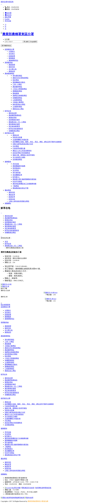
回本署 (9, 13)
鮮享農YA (16, 177)
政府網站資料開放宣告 (43, 488)
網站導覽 (8, 17)
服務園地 (8, 161)
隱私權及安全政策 (28, 488)
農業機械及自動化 (19, 82)
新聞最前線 (9, 62)
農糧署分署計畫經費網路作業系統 (24, 179)
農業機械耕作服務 (19, 166)
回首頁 (9, 15)
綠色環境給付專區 (19, 104)
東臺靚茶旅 (13, 117)
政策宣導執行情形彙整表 (21, 153)
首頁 (6, 241)
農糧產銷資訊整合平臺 (20, 188)
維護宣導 (12, 197)
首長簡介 (12, 54)
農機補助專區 (17, 91)
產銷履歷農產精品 (15, 115)
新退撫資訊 (17, 168)
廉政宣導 (12, 194)
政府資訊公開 (9, 133)
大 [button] (5, 29)
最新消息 (12, 67)
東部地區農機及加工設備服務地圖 (24, 184)
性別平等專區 (17, 181)
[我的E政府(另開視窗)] (28, 497)
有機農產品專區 (14, 131)
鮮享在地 (8, 111)
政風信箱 (12, 199)
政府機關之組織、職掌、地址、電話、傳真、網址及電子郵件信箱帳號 (37, 142)
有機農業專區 (17, 98)
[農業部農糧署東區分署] (17, 34)
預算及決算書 (17, 137)
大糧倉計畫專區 (18, 102)
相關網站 (8, 203)
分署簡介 (12, 51)
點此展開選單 (5, 305)
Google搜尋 (33, 41)
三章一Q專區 (17, 84)
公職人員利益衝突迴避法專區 (19, 201)
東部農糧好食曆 (14, 124)
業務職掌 (12, 58)
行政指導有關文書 (19, 148)
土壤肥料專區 (17, 106)
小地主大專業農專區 (20, 89)
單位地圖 (17, 488)
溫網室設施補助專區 (20, 95)
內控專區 (16, 146)
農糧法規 (16, 135)
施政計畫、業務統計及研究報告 (24, 155)
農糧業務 (16, 93)
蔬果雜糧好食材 (14, 120)
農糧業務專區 (9, 73)
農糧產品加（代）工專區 (17, 122)
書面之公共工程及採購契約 (22, 150)
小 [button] (5, 24)
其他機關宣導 (17, 175)
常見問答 (16, 170)
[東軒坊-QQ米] (6, 284)
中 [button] (5, 26)
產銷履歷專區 (17, 87)
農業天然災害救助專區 (20, 78)
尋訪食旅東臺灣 (14, 126)
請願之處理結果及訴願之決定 (23, 144)
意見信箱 (8, 21)
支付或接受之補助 (19, 157)
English (7, 19)
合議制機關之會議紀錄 (20, 139)
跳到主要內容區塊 (7, 2)
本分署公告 (13, 69)
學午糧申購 (17, 172)
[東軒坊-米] (5, 286)
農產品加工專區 (18, 109)
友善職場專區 (17, 159)
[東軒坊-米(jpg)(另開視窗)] (50, 299)
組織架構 (12, 56)
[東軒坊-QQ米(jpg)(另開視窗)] (50, 292)
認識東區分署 (9, 49)
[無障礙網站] (12, 497)
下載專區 (16, 186)
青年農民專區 (17, 75)
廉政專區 (8, 190)
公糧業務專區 (17, 100)
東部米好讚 (13, 113)
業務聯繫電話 (13, 60)
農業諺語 (12, 71)
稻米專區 (16, 80)
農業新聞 (12, 65)
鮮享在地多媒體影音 (16, 128)
